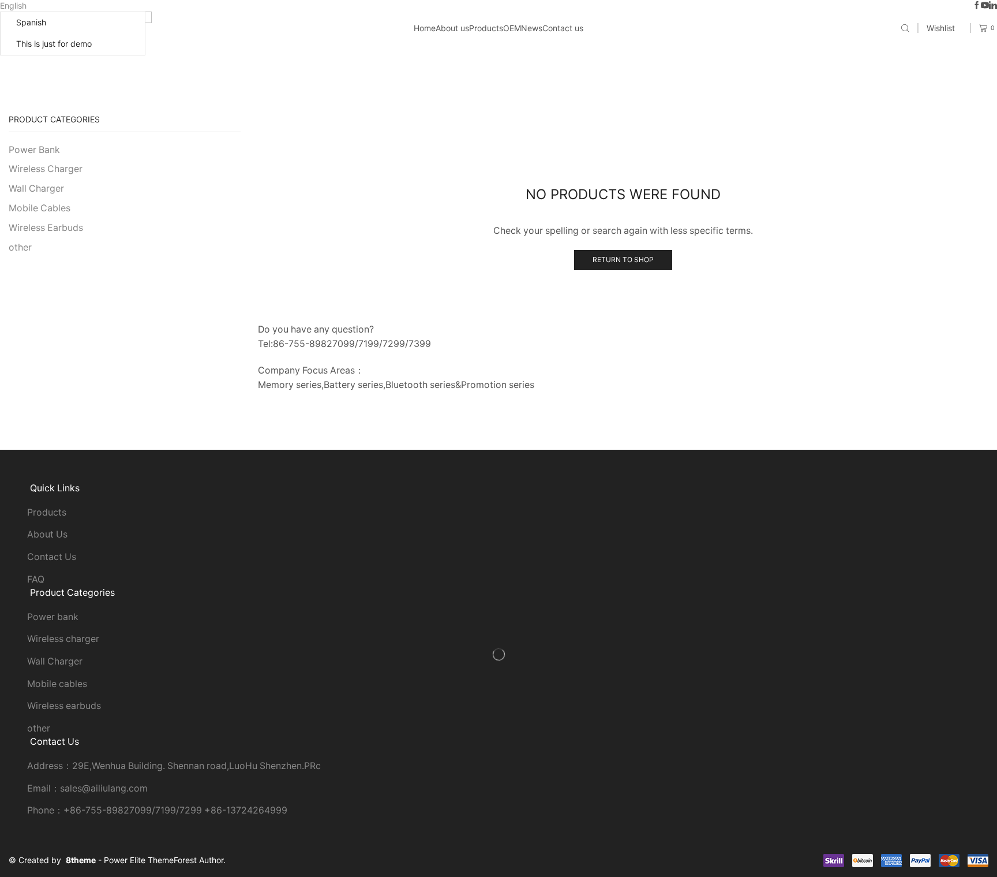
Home (425, 28)
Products (486, 28)
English (13, 5)
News (531, 28)
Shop (511, 64)
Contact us (562, 28)
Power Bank (34, 149)
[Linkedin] (993, 5)
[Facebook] (977, 5)
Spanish (31, 22)
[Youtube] (985, 5)
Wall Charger (36, 188)
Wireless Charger (46, 168)
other (20, 247)
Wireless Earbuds (46, 227)
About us (452, 28)
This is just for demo (54, 43)
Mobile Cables (39, 208)
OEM (512, 28)
